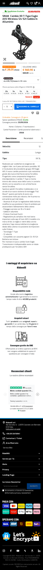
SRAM (21, 133)
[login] (39, 3)
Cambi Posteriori (9, 130)
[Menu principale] (3, 3)
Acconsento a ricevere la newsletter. (19, 491)
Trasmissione (28, 127)
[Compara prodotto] (38, 113)
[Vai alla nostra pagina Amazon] (32, 550)
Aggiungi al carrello (29, 107)
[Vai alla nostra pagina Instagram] (3, 550)
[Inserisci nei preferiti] (33, 113)
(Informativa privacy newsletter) (18, 493)
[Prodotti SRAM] (34, 11)
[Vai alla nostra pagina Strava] (25, 550)
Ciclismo (18, 127)
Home (11, 127)
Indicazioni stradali (13, 429)
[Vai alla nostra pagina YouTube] (17, 550)
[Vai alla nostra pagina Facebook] (10, 550)
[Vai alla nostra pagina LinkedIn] (39, 550)
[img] (33, 87)
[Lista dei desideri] (31, 3)
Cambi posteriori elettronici (28, 130)
